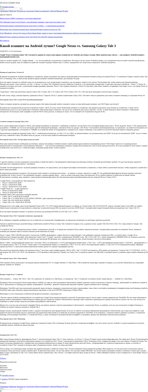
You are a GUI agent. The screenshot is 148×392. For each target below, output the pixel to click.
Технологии (21, 11)
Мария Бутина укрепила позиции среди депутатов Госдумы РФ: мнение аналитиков (31, 37)
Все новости (4, 40)
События (52, 11)
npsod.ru (5, 379)
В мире (65, 11)
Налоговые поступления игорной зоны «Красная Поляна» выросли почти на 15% (30, 29)
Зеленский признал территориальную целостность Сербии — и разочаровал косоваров (32, 26)
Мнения (59, 11)
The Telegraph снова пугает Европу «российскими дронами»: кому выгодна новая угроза (33, 22)
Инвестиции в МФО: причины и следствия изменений (20, 18)
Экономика (4, 11)
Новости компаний (42, 11)
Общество (12, 11)
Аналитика (30, 11)
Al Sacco (3, 358)
